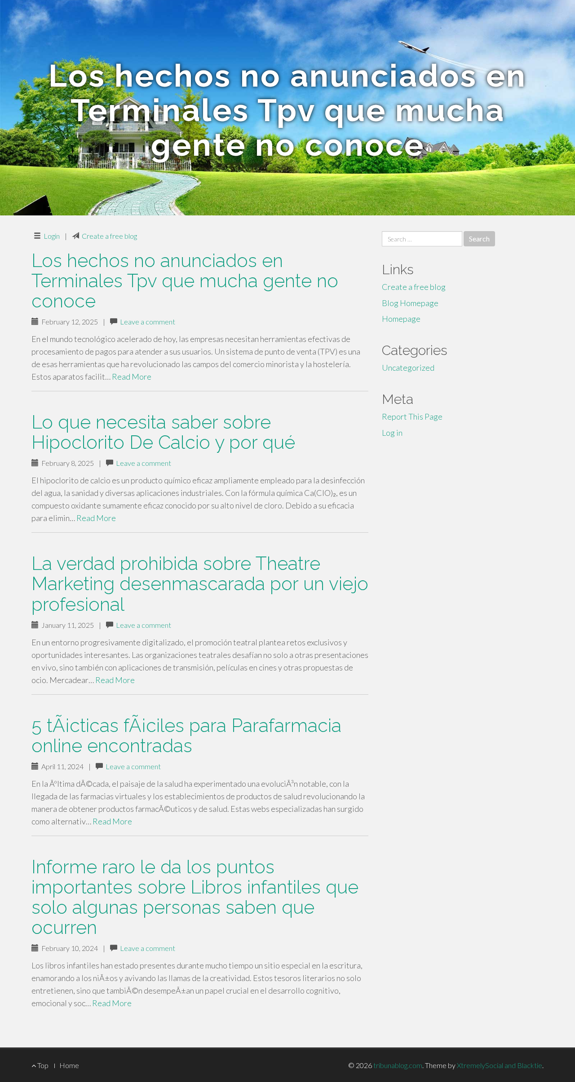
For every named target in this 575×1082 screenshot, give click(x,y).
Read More (131, 376)
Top (42, 1065)
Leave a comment (147, 321)
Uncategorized (408, 367)
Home (69, 1065)
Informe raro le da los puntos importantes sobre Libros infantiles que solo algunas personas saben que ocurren (194, 897)
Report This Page (412, 416)
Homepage (401, 319)
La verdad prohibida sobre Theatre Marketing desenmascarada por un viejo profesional (199, 583)
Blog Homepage (410, 303)
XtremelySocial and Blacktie (499, 1065)
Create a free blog (109, 236)
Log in (392, 433)
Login (52, 236)
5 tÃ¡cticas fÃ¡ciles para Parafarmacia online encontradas (186, 735)
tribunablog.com (397, 1065)
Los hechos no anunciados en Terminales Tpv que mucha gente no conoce (184, 281)
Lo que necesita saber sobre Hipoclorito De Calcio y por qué (163, 432)
